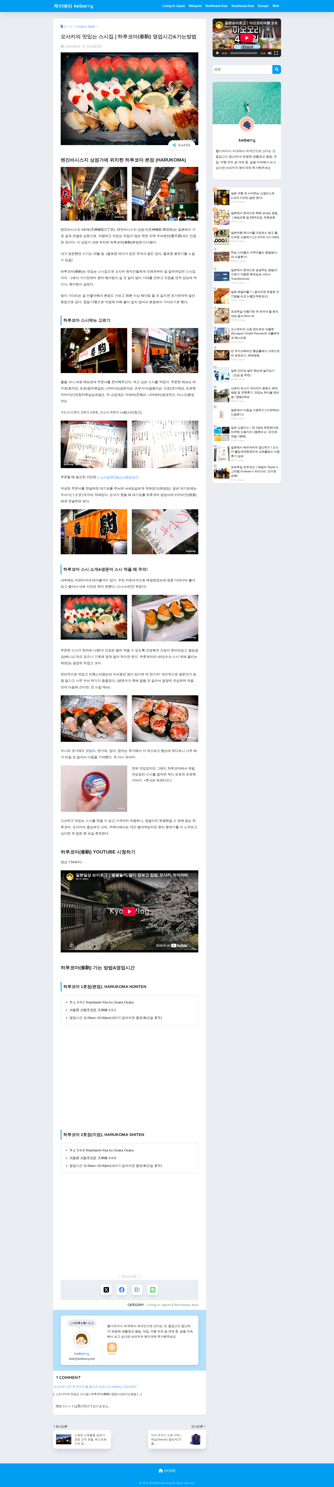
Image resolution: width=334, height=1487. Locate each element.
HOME (169, 1470)
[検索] (276, 69)
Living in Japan (174, 6)
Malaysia (195, 6)
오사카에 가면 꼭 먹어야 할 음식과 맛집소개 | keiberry (87, 1386)
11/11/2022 (130, 1386)
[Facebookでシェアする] (121, 1290)
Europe (263, 6)
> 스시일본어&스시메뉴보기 (118, 477)
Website (112, 1354)
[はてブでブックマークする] (137, 1290)
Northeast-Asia (216, 6)
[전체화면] (276, 53)
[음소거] (270, 53)
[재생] (218, 53)
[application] (247, 38)
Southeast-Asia (242, 6)
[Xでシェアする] (106, 1290)
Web (276, 6)
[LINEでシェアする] (152, 1290)
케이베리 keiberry (73, 6)
